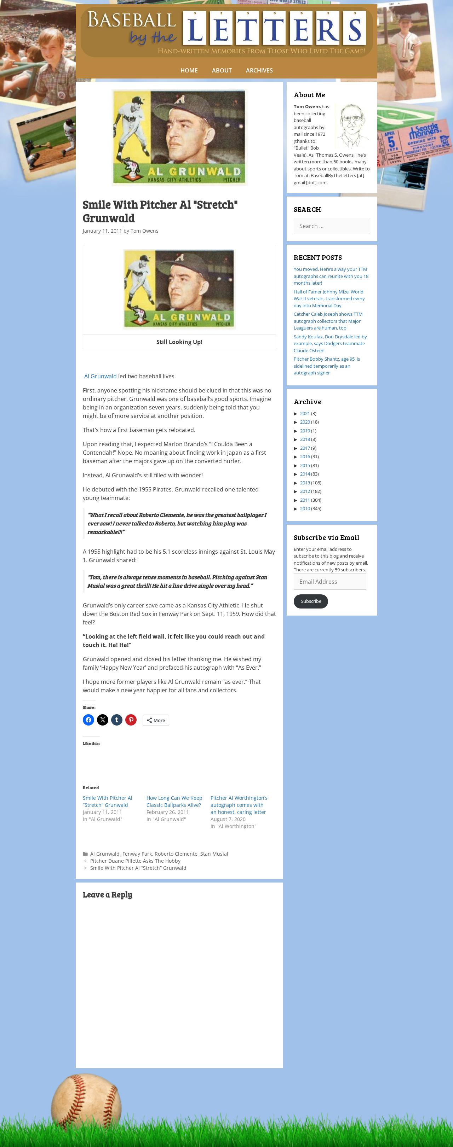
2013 (305, 482)
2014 (305, 474)
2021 (305, 413)
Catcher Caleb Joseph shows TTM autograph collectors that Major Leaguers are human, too (328, 321)
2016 (305, 456)
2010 (305, 508)
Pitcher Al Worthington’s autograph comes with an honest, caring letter (239, 804)
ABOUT (222, 70)
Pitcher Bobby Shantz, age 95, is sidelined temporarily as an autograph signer (327, 366)
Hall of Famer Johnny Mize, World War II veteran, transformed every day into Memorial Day (329, 299)
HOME (189, 70)
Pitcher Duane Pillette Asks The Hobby (135, 860)
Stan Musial (214, 853)
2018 (305, 439)
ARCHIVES (259, 70)
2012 (305, 491)
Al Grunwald (100, 376)
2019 (305, 430)
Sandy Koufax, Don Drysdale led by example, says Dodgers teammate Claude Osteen (330, 343)
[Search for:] (332, 226)
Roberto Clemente (176, 853)
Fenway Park (137, 853)
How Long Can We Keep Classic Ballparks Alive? (174, 801)
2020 (305, 422)
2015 (305, 465)
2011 (305, 500)
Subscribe (311, 601)
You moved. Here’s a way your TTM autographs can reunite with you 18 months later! (331, 276)
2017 (305, 448)
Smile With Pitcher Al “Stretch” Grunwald (107, 801)
